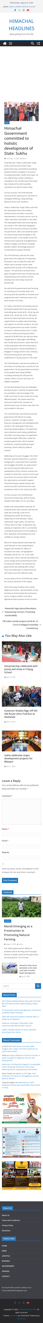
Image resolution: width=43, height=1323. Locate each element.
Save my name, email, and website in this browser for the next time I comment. (20, 870)
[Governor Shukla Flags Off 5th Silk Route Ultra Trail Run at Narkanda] (21, 687)
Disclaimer (6, 1230)
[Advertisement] (21, 69)
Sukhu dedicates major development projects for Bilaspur (18, 758)
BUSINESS (6, 1261)
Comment (7, 796)
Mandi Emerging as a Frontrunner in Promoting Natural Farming (18, 932)
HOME (4, 1246)
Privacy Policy (7, 1225)
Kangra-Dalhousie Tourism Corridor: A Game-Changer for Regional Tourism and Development (21, 1058)
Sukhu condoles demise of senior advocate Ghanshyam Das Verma (22, 7)
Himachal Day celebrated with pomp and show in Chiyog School (21, 669)
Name (5, 829)
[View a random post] (38, 43)
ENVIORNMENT (8, 1266)
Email (5, 840)
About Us (5, 1215)
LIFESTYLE (6, 1256)
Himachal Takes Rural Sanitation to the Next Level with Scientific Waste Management (28, 969)
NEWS (7, 122)
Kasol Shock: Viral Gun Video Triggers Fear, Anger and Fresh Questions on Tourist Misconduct (20, 1048)
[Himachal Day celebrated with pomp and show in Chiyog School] (21, 643)
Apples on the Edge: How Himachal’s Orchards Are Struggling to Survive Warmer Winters (20, 1076)
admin (24, 159)
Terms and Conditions (11, 1220)
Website (5, 852)
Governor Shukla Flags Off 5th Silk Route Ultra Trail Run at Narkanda (21, 714)
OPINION (7, 921)
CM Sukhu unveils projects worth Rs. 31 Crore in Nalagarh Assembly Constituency (20, 625)
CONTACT (6, 1276)
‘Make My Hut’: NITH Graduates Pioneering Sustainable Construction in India (21, 1085)
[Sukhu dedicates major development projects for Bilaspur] (21, 732)
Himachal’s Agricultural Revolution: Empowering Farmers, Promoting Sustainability (20, 612)
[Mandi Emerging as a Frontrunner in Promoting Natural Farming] (21, 906)
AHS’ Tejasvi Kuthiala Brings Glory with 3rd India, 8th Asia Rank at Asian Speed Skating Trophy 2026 (21, 1003)
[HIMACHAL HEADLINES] (5, 43)
